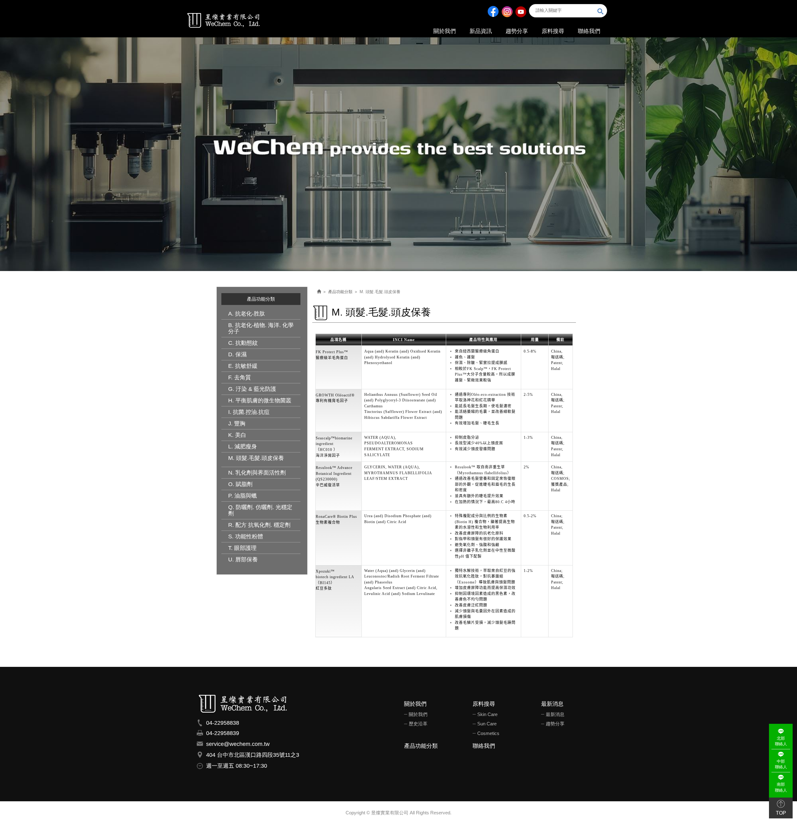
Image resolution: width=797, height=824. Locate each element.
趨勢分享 (555, 723)
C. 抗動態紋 (243, 343)
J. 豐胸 (236, 423)
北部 (781, 741)
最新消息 (552, 704)
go (600, 11)
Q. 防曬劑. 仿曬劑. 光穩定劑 (260, 510)
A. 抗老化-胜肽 (246, 314)
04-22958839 (222, 733)
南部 (781, 787)
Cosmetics (488, 733)
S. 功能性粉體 (245, 536)
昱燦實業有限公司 (223, 20)
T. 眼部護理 (242, 548)
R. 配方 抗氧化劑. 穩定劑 (259, 525)
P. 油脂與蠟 (242, 496)
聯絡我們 (484, 746)
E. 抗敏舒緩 (242, 366)
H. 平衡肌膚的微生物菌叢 (259, 400)
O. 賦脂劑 (240, 484)
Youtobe (520, 11)
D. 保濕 (237, 354)
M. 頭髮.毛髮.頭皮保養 (256, 458)
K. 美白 (237, 435)
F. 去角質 (239, 377)
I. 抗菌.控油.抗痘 (249, 412)
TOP (781, 813)
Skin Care (487, 714)
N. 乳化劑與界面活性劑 (257, 473)
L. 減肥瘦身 (242, 446)
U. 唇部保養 (243, 559)
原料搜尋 (484, 704)
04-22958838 (222, 723)
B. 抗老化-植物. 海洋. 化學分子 (261, 328)
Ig (507, 11)
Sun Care (487, 723)
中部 (781, 764)
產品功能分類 (340, 291)
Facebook (493, 11)
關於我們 (415, 704)
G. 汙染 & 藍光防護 (252, 389)
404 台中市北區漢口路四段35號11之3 (252, 755)
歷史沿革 (418, 723)
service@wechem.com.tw (238, 744)
